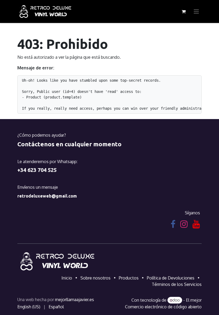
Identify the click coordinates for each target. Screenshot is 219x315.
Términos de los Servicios (177, 284)
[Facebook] (173, 224)
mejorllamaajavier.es (74, 299)
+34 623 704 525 (37, 170)
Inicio (66, 278)
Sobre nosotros (95, 278)
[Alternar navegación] (196, 11)
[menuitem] (28, 307)
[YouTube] (196, 224)
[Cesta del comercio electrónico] (183, 11)
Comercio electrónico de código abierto (163, 306)
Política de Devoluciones (170, 278)
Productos (129, 278)
